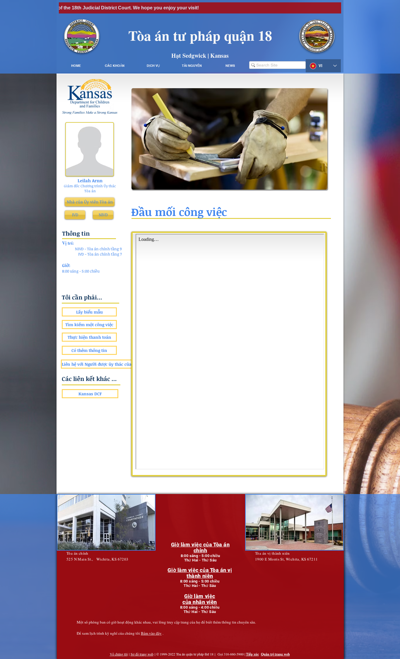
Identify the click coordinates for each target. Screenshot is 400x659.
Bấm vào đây (151, 633)
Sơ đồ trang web (142, 654)
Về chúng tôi (119, 654)
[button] (114, 66)
